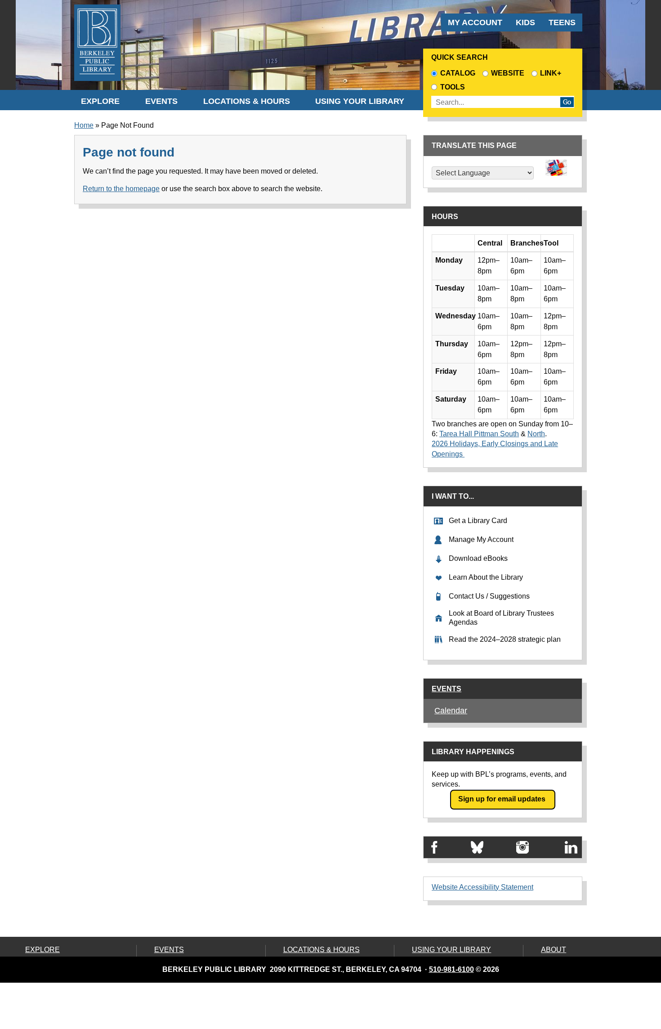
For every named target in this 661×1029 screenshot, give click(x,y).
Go (567, 102)
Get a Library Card (478, 520)
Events (161, 101)
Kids (525, 22)
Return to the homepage (121, 188)
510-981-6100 (451, 969)
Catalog (457, 73)
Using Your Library (359, 101)
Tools (454, 87)
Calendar (450, 710)
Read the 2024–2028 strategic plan (505, 639)
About (553, 949)
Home (84, 125)
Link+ (550, 73)
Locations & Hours (246, 101)
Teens (562, 22)
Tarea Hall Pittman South (479, 434)
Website (507, 73)
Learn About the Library (486, 577)
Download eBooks (478, 558)
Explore (100, 101)
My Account (475, 22)
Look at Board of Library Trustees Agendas (501, 617)
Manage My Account (481, 539)
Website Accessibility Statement (482, 887)
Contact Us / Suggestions (489, 596)
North (536, 434)
